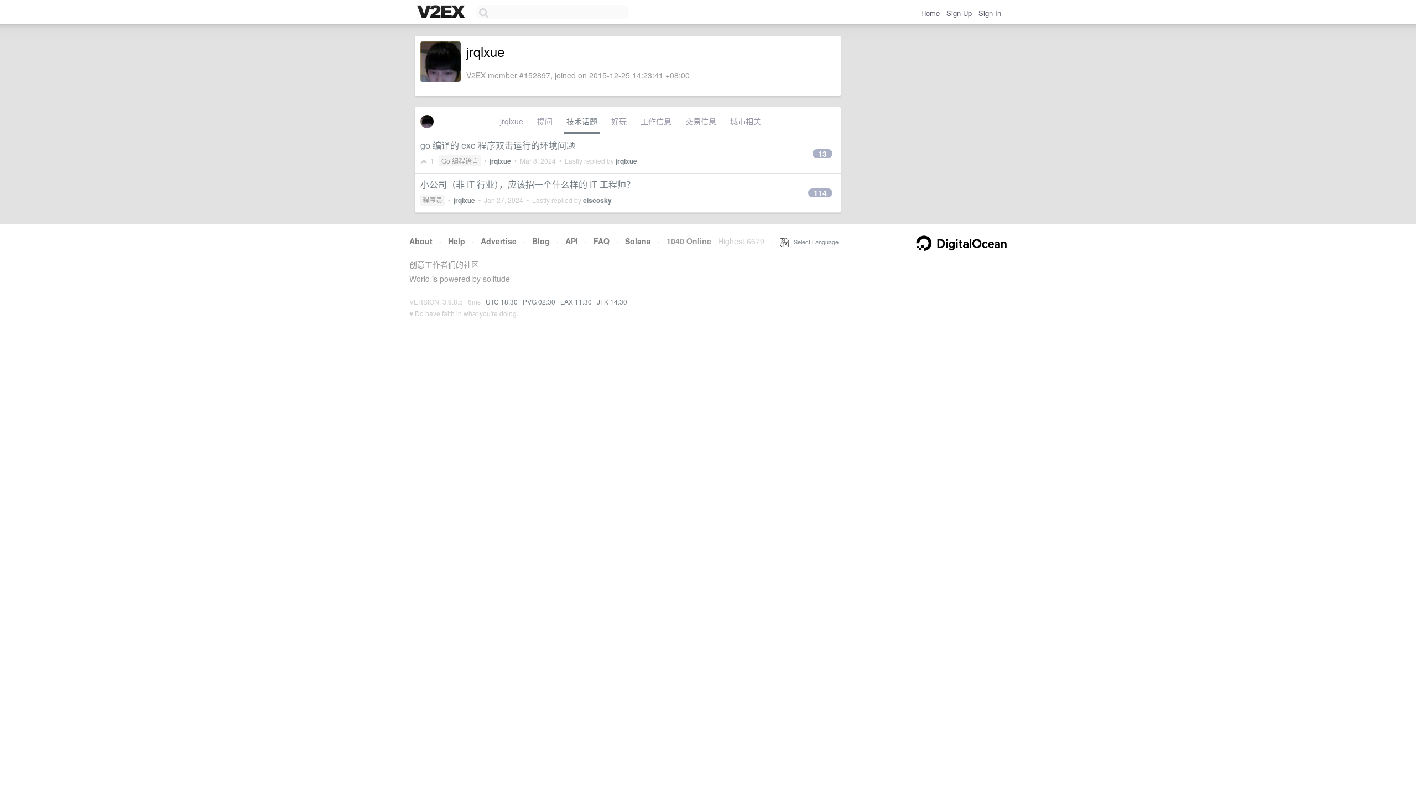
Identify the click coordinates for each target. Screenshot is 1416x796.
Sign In (989, 13)
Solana (638, 241)
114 (820, 192)
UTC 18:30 (502, 301)
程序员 (432, 200)
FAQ (602, 241)
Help (456, 241)
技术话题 (581, 121)
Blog (541, 241)
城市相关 (745, 121)
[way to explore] (442, 12)
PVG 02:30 (539, 301)
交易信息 (700, 121)
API (571, 241)
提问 (545, 121)
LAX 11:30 (576, 301)
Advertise (499, 241)
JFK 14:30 (612, 301)
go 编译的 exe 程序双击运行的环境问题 (497, 145)
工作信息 (656, 121)
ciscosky (597, 200)
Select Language (814, 241)
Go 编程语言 (459, 160)
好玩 (619, 121)
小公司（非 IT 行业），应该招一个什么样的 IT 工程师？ (527, 184)
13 (822, 153)
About (421, 241)
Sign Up (959, 13)
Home (930, 13)
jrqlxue (511, 121)
